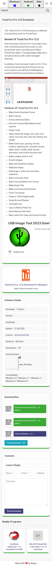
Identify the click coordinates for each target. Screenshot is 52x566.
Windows (19, 341)
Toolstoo (20, 309)
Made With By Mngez (26, 563)
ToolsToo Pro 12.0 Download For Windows (26, 285)
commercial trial (21, 335)
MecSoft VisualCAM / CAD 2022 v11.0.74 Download (38, 546)
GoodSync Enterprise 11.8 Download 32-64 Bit (14, 546)
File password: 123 (16, 442)
